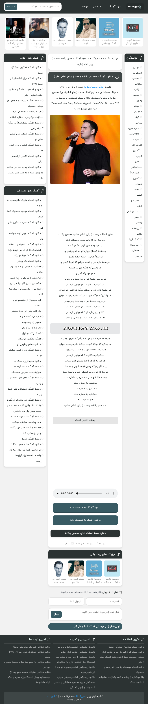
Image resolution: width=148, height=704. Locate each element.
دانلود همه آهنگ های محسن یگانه (85, 533)
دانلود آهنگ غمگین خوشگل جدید (126, 647)
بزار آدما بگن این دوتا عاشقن (26, 311)
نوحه (85, 7)
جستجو (11, 6)
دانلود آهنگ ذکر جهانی (29, 261)
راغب (136, 89)
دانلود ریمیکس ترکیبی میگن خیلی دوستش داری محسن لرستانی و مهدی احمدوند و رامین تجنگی (74, 682)
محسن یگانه (97, 58)
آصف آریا (134, 239)
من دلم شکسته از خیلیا (28, 316)
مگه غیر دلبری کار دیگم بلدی (25, 283)
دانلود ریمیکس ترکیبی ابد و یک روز (76, 647)
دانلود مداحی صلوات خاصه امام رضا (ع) (30, 672)
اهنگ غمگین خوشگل (29, 339)
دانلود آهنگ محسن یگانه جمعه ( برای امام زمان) (83, 77)
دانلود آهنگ (115, 7)
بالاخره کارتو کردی (31, 328)
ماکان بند (134, 134)
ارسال (56, 614)
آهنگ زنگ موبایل (31, 333)
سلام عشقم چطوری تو (29, 344)
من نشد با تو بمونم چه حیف (25, 278)
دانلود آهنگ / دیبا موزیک (27, 255)
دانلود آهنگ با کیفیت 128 (85, 508)
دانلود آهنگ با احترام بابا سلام (25, 244)
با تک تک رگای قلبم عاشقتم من (24, 405)
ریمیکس (98, 7)
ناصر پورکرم (133, 211)
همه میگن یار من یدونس (27, 411)
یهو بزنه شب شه (32, 433)
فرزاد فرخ (134, 173)
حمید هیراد (133, 128)
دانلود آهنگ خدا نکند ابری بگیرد (24, 400)
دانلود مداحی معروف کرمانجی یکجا (32, 647)
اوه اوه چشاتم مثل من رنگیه (25, 427)
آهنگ (101, 87)
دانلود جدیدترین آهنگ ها (27, 361)
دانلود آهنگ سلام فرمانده (27, 366)
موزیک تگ (112, 58)
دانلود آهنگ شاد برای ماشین (26, 416)
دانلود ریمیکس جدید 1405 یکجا (78, 652)
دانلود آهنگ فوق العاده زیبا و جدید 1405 (122, 652)
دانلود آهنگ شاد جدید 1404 (26, 444)
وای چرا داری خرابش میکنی (26, 422)
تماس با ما (51, 696)
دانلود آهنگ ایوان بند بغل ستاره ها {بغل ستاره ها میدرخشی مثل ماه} (25, 172)
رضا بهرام (134, 245)
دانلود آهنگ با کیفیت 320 (85, 520)
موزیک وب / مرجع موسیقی (25, 372)
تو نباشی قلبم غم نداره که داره (24, 450)
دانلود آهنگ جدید (31, 439)
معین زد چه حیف (31, 322)
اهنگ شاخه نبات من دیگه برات (24, 250)
